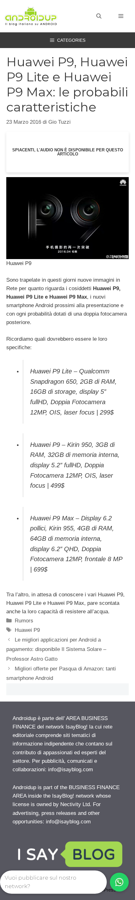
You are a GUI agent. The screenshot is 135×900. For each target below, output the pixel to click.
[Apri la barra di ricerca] (99, 16)
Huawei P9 (27, 630)
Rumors (24, 621)
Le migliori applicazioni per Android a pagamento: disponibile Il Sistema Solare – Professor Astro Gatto (56, 649)
